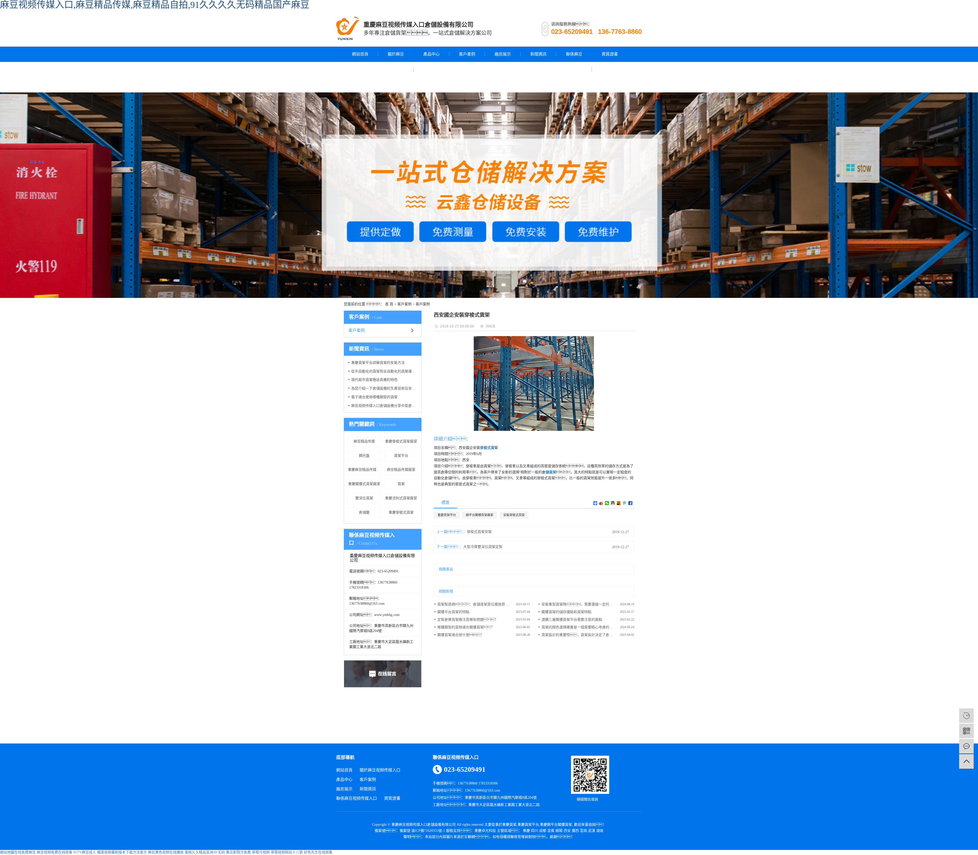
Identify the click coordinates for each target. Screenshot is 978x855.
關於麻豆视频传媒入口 (396, 69)
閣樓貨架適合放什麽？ (460, 635)
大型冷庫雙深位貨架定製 (482, 547)
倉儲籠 (364, 512)
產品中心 (431, 54)
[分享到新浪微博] (601, 503)
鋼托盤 (364, 456)
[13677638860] (966, 715)
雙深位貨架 (364, 498)
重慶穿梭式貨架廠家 (401, 441)
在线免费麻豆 (25, 852)
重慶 (526, 831)
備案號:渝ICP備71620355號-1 (422, 831)
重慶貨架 (509, 824)
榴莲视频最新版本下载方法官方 (122, 852)
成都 (542, 831)
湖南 (599, 831)
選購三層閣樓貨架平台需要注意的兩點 (571, 620)
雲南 (583, 831)
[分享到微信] (607, 503)
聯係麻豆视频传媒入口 (574, 69)
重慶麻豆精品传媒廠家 (364, 470)
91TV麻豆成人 (84, 852)
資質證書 (610, 54)
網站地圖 (7, 852)
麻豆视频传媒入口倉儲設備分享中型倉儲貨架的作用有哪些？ (384, 406)
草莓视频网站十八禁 (287, 852)
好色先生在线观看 (318, 852)
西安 (567, 831)
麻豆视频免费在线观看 (54, 852)
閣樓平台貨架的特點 (453, 612)
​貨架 (401, 484)
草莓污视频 (261, 852)
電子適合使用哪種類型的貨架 (374, 397)
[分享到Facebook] (630, 503)
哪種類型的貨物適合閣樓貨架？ (465, 627)
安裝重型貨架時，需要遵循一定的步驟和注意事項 (587, 604)
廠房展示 (503, 54)
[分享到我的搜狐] (619, 503)
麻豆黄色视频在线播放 (166, 852)
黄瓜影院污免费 (238, 852)
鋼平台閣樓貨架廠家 (479, 515)
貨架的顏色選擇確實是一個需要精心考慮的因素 (578, 627)
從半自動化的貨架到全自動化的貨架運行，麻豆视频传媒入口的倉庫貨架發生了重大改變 (384, 371)
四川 (534, 831)
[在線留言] (966, 746)
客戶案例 (467, 54)
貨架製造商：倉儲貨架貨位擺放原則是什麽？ (483, 604)
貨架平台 (401, 456)
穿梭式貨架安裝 (479, 532)
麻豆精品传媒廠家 (401, 470)
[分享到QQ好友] (613, 503)
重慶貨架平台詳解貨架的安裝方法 (378, 363)
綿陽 (559, 831)
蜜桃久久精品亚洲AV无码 (205, 852)
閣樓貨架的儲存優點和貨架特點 (566, 612)
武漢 (591, 831)
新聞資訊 (538, 54)
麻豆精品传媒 (364, 441)
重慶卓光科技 (485, 831)
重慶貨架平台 (447, 515)
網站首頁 (360, 54)
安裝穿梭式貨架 (514, 515)
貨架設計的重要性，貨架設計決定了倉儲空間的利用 (586, 635)
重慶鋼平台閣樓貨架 (556, 824)
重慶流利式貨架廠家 (401, 498)
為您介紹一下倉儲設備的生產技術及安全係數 (384, 388)
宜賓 (550, 831)
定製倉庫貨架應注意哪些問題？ (467, 620)
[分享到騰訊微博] (624, 503)
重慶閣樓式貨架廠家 (364, 484)
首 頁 (389, 304)
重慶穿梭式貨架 (401, 512)
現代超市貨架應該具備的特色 (374, 380)
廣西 (575, 831)
